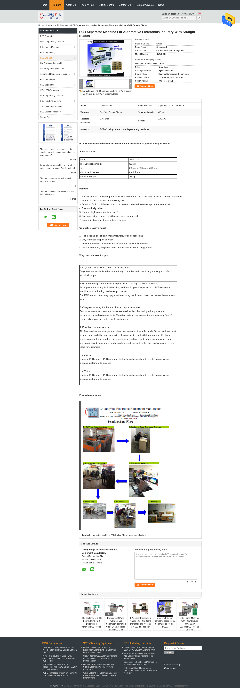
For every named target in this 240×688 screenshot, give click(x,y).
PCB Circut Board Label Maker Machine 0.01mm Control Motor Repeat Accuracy (141, 670)
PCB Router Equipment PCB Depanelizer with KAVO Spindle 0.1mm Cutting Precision (59, 667)
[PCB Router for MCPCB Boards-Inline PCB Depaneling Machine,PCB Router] (91, 608)
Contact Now (146, 86)
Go (199, 18)
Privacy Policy (56, 686)
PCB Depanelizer (48, 79)
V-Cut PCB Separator (49, 90)
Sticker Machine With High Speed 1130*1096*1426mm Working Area (139, 648)
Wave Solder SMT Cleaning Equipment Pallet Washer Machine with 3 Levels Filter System (100, 675)
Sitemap (176, 664)
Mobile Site (171, 668)
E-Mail (167, 664)
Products (56, 4)
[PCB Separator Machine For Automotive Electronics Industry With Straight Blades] (105, 58)
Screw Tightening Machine (52, 69)
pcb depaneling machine (98, 535)
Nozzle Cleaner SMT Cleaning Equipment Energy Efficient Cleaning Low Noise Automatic (99, 650)
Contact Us (125, 4)
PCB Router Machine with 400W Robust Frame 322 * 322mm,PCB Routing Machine (189, 624)
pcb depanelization (137, 535)
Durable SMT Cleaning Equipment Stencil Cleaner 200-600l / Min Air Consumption (98, 667)
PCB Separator (47, 36)
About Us (71, 4)
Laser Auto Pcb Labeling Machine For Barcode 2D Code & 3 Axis (140, 663)
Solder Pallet (46, 117)
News (161, 4)
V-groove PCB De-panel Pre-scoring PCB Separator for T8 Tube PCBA (165, 622)
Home (44, 4)
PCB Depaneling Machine (51, 95)
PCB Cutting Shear (119, 535)
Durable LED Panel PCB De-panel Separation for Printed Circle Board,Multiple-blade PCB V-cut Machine (116, 625)
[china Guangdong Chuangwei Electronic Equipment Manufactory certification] (49, 132)
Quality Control (106, 4)
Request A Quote (145, 4)
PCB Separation (47, 85)
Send (169, 652)
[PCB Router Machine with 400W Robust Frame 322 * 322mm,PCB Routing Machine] (189, 608)
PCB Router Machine (49, 47)
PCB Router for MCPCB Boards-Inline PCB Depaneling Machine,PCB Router (91, 622)
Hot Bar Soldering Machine (52, 63)
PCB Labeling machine (50, 112)
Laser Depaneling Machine (52, 42)
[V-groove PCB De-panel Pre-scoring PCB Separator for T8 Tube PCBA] (164, 608)
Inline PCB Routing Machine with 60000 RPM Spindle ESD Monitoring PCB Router (58, 658)
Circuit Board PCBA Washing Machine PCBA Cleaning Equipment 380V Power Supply (100, 658)
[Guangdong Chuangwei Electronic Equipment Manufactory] (51, 16)
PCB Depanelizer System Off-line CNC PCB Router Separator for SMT (59, 674)
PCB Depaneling (47, 52)
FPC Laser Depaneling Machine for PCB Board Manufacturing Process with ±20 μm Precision (140, 622)
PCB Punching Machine (50, 101)
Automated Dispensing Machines (55, 74)
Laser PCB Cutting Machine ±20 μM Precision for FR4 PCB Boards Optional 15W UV (59, 650)
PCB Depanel (63, 25)
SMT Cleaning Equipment (51, 106)
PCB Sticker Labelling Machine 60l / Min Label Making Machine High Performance (140, 656)
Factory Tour (87, 4)
